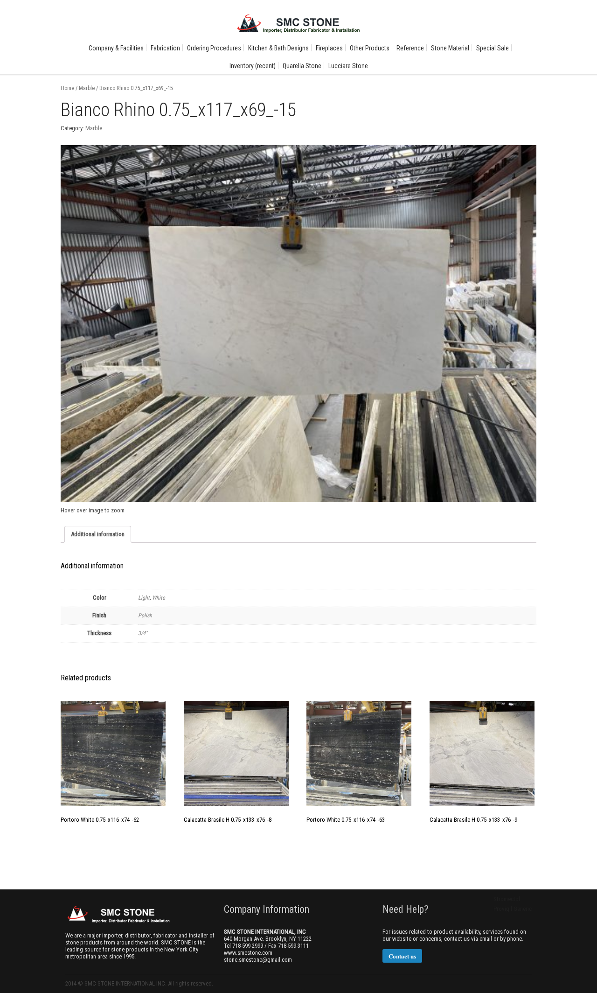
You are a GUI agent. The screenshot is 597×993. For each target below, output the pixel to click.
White (158, 597)
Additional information (98, 534)
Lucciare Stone (348, 66)
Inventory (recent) (252, 66)
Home (67, 88)
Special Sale (492, 48)
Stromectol (506, 898)
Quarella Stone (302, 66)
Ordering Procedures (214, 48)
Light (144, 597)
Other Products (369, 48)
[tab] (97, 534)
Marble (87, 88)
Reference (410, 48)
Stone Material (450, 48)
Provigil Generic (512, 908)
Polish (145, 615)
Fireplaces (329, 48)
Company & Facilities (116, 48)
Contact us (402, 955)
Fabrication (165, 48)
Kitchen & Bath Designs (278, 48)
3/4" (142, 633)
